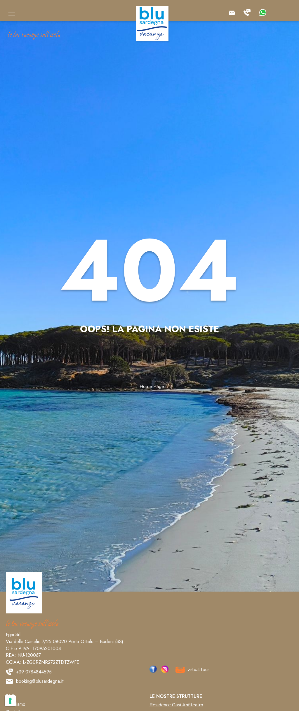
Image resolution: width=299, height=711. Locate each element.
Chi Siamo (15, 704)
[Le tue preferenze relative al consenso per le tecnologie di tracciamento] (10, 700)
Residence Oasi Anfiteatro (176, 705)
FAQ (10, 697)
